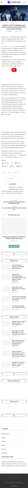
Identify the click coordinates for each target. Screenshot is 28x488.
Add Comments (14, 246)
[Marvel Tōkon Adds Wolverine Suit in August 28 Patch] (5, 289)
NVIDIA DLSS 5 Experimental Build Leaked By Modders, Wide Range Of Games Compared (19, 278)
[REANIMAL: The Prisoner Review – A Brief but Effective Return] (5, 365)
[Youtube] (16, 477)
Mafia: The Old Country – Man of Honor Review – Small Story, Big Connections (18, 343)
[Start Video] (14, 75)
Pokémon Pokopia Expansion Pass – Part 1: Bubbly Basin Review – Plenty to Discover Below (18, 354)
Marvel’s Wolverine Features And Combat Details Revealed (18, 266)
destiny (9, 172)
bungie (3, 172)
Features (3, 437)
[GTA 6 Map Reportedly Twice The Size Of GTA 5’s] (5, 308)
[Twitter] (12, 477)
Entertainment (5, 433)
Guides (3, 445)
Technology (4, 453)
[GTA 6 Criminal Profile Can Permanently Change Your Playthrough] (5, 299)
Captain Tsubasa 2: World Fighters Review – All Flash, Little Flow (19, 323)
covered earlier (11, 46)
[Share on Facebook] (18, 178)
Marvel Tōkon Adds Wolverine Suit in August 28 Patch (18, 288)
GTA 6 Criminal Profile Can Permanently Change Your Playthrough (19, 298)
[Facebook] (9, 477)
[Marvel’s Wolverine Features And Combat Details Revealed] (14, 226)
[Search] (26, 2)
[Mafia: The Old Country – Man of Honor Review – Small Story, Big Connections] (5, 343)
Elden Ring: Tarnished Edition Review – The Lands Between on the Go (19, 332)
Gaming (3, 441)
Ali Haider (9, 31)
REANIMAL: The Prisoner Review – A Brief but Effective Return (18, 364)
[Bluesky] (19, 477)
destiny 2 (16, 172)
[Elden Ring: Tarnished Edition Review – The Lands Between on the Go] (5, 333)
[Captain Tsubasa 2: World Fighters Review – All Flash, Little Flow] (5, 324)
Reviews (3, 449)
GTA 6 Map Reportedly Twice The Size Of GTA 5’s (19, 306)
